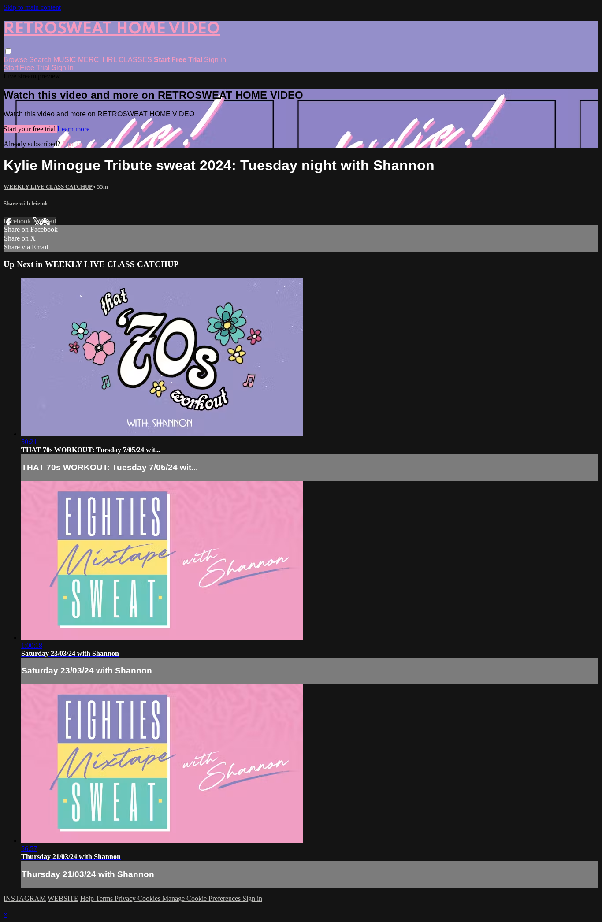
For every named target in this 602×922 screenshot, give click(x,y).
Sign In (63, 67)
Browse (16, 59)
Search (41, 59)
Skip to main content (32, 7)
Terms (105, 898)
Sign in (215, 59)
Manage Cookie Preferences (202, 898)
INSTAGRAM (25, 898)
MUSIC (64, 59)
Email (48, 221)
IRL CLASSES (129, 59)
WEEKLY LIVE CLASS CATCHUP (48, 186)
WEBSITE (63, 898)
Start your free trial (30, 129)
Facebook (18, 221)
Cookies (149, 898)
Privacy (126, 898)
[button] (8, 51)
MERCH (91, 59)
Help (88, 898)
